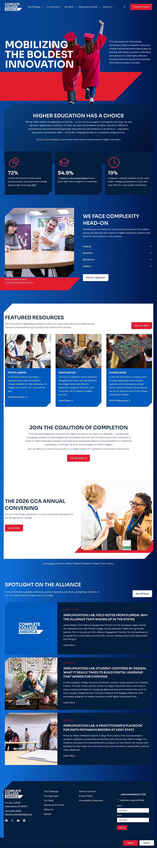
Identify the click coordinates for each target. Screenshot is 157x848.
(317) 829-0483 (13, 810)
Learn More (64, 400)
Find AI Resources (118, 400)
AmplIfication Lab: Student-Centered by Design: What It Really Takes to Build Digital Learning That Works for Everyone (104, 672)
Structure (87, 252)
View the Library (16, 397)
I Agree (131, 843)
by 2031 (32, 185)
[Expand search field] (124, 7)
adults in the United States (74, 178)
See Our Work (142, 325)
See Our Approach (95, 277)
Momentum (89, 259)
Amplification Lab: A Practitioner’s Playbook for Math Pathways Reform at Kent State (102, 728)
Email (120, 815)
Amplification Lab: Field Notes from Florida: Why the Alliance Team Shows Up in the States (105, 617)
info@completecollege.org (18, 814)
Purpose (87, 246)
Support (87, 266)
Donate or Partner (141, 7)
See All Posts (142, 593)
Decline (147, 843)
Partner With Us (78, 458)
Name (120, 805)
